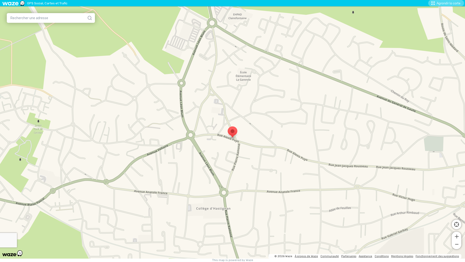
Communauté (329, 256)
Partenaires (348, 256)
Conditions (382, 256)
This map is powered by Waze (232, 260)
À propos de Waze (306, 256)
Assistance (365, 256)
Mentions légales (402, 256)
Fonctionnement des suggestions (437, 256)
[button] (456, 236)
